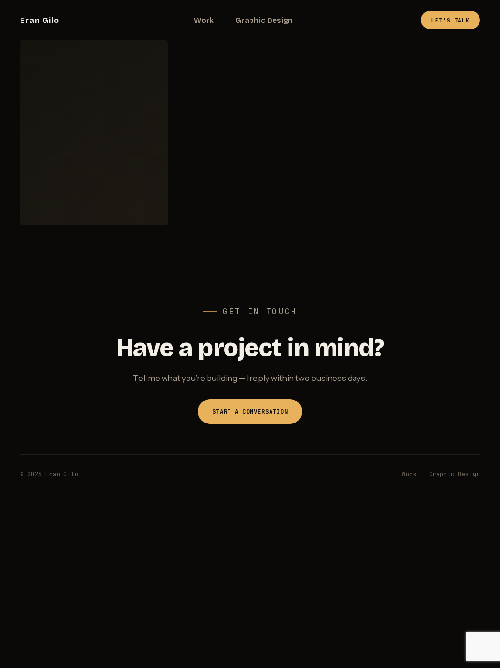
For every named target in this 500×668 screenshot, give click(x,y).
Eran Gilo (39, 20)
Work (203, 20)
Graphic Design (263, 20)
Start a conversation (250, 411)
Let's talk (450, 20)
